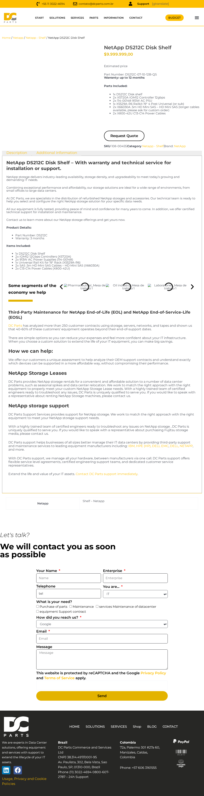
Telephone (45, 586)
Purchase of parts (53, 607)
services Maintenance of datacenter (127, 607)
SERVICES (77, 17)
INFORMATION (114, 17)
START (39, 17)
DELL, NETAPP (181, 446)
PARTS (93, 17)
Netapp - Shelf (36, 38)
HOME (74, 726)
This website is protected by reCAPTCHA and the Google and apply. (101, 675)
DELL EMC (160, 446)
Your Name (47, 571)
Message (44, 647)
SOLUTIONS (57, 17)
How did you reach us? (57, 617)
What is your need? (54, 602)
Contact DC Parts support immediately (106, 474)
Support (143, 4)
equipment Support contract (63, 611)
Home (6, 38)
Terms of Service (59, 678)
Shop (137, 726)
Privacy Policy (153, 673)
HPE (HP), (143, 446)
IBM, (131, 446)
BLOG (152, 726)
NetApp (180, 146)
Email (42, 631)
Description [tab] (16, 153)
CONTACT (135, 17)
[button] (197, 17)
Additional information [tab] (56, 153)
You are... (111, 586)
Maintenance (83, 607)
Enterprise (113, 571)
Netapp (18, 38)
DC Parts (15, 325)
